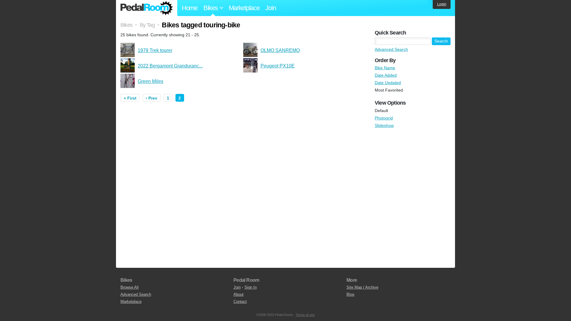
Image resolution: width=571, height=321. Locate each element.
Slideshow (384, 125)
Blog (350, 294)
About (238, 294)
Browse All (129, 287)
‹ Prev (151, 98)
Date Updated (388, 82)
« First (130, 98)
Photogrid (384, 118)
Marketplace (244, 8)
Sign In (250, 287)
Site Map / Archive (362, 287)
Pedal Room (146, 8)
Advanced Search (391, 49)
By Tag (147, 25)
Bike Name (385, 67)
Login (441, 4)
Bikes (126, 25)
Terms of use (305, 315)
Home (189, 8)
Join (270, 8)
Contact (240, 301)
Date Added (386, 75)
